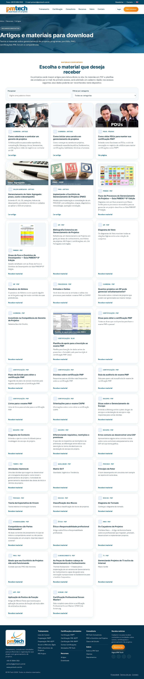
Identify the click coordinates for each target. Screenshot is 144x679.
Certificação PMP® (67, 635)
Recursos (82, 9)
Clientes (89, 654)
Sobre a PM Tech (92, 651)
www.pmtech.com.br (14, 667)
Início (2, 21)
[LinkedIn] (119, 656)
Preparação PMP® (44, 638)
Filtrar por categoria (81, 91)
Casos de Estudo (92, 641)
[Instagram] (124, 656)
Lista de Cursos (43, 635)
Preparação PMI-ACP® (46, 641)
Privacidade (115, 675)
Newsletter (119, 2)
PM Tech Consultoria (93, 635)
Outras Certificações (68, 645)
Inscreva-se (118, 647)
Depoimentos (91, 657)
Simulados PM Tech (68, 648)
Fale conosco (131, 9)
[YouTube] (129, 656)
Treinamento (44, 9)
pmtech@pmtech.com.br (16, 664)
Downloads (65, 661)
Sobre (92, 9)
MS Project (42, 654)
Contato (130, 2)
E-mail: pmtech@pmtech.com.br (38, 2)
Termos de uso (125, 675)
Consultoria (70, 9)
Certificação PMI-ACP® (69, 638)
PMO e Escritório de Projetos (97, 638)
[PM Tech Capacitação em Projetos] (17, 9)
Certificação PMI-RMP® (69, 641)
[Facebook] (113, 656)
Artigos (63, 657)
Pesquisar (12, 91)
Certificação (57, 9)
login (119, 9)
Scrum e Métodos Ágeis (47, 645)
